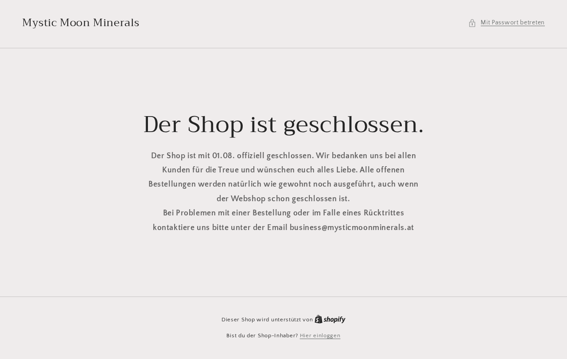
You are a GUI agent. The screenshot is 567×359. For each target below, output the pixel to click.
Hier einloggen (320, 335)
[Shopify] (330, 319)
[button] (506, 22)
